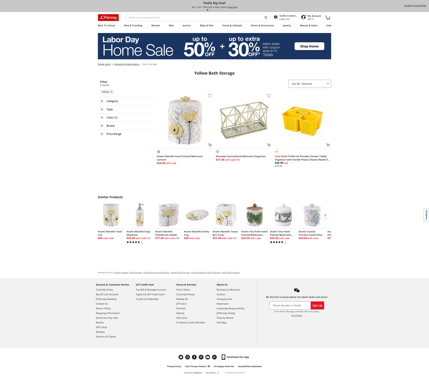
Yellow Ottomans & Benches (156, 272)
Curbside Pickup (185, 294)
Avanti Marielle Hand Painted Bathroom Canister (180, 158)
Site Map (222, 322)
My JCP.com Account (107, 294)
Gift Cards (101, 327)
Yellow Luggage (121, 272)
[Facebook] (194, 357)
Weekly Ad (182, 299)
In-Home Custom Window (190, 322)
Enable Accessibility (415, 5)
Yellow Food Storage (180, 272)
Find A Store (183, 289)
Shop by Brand (225, 317)
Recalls (100, 322)
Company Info (224, 299)
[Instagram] (188, 357)
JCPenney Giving (226, 313)
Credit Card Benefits (147, 299)
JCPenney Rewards (106, 299)
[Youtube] (208, 357)
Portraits (181, 308)
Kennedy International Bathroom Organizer (241, 156)
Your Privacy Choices (195, 366)
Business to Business (228, 289)
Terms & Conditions (193, 372)
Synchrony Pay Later (107, 317)
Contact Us (102, 303)
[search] (267, 17)
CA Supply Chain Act (224, 366)
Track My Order (104, 289)
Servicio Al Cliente (106, 336)
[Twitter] (181, 357)
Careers (221, 294)
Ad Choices (210, 372)
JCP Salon (181, 303)
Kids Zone (181, 317)
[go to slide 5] (220, 10)
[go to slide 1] (207, 10)
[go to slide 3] (213, 10)
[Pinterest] (201, 357)
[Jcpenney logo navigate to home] (108, 17)
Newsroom (223, 303)
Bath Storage (136, 272)
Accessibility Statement (250, 366)
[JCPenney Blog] (214, 357)
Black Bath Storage (231, 272)
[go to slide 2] (210, 10)
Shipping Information (108, 313)
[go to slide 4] (217, 10)
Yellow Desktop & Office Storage (206, 272)
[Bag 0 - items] (327, 17)
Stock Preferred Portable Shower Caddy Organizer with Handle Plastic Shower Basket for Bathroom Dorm (302, 158)
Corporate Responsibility (230, 308)
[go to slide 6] (223, 10)
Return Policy (103, 308)
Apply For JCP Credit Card (150, 294)
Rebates (100, 331)
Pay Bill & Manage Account (151, 289)
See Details (296, 315)
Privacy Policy (174, 366)
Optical (180, 313)
